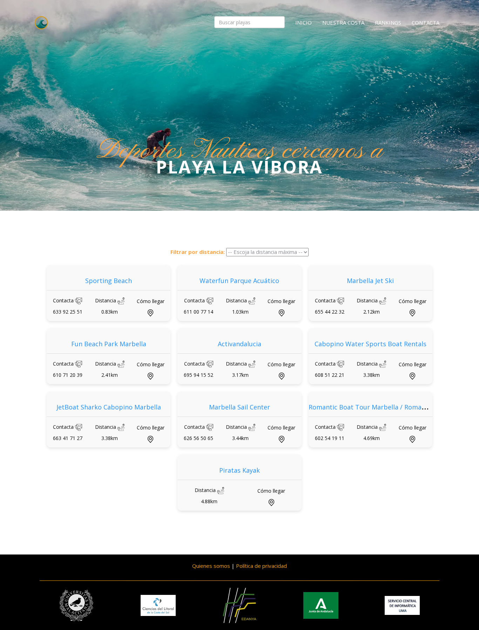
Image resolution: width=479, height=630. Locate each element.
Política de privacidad (261, 565)
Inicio (303, 22)
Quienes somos (211, 565)
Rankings (388, 22)
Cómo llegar (150, 301)
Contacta (425, 22)
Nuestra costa (343, 22)
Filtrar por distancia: (197, 251)
